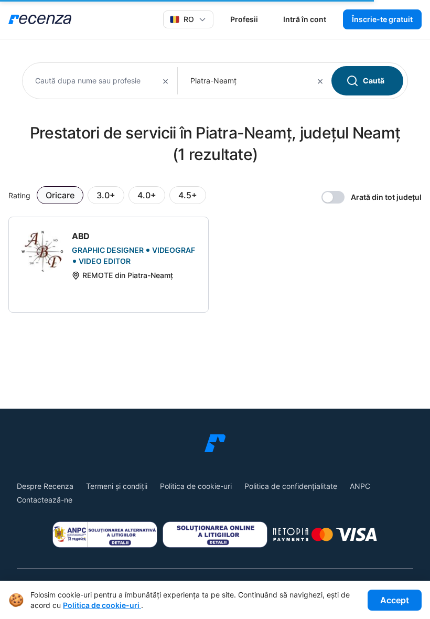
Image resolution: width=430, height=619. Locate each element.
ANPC (360, 486)
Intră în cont (304, 19)
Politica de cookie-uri (196, 486)
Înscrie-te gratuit (382, 19)
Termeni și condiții (116, 486)
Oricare (60, 195)
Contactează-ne (44, 499)
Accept (394, 600)
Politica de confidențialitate (290, 486)
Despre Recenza (45, 486)
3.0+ (105, 195)
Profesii (244, 19)
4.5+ (187, 195)
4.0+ (146, 195)
